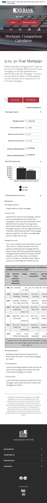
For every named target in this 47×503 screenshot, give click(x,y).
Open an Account (31, 22)
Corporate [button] (9, 455)
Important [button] (9, 461)
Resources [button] (9, 449)
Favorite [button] (8, 466)
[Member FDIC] (23, 491)
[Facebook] (21, 479)
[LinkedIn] (26, 479)
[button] (23, 112)
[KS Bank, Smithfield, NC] (23, 10)
